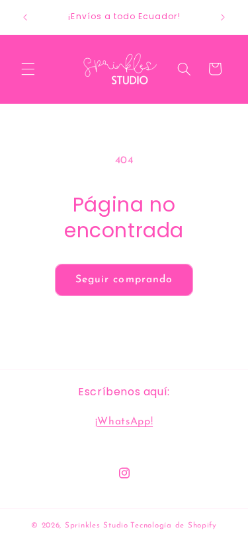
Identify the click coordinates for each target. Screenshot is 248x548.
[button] (28, 69)
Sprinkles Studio (96, 525)
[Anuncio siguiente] (222, 17)
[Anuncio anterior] (25, 17)
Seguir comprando (124, 279)
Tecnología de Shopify (173, 525)
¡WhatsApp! (124, 421)
